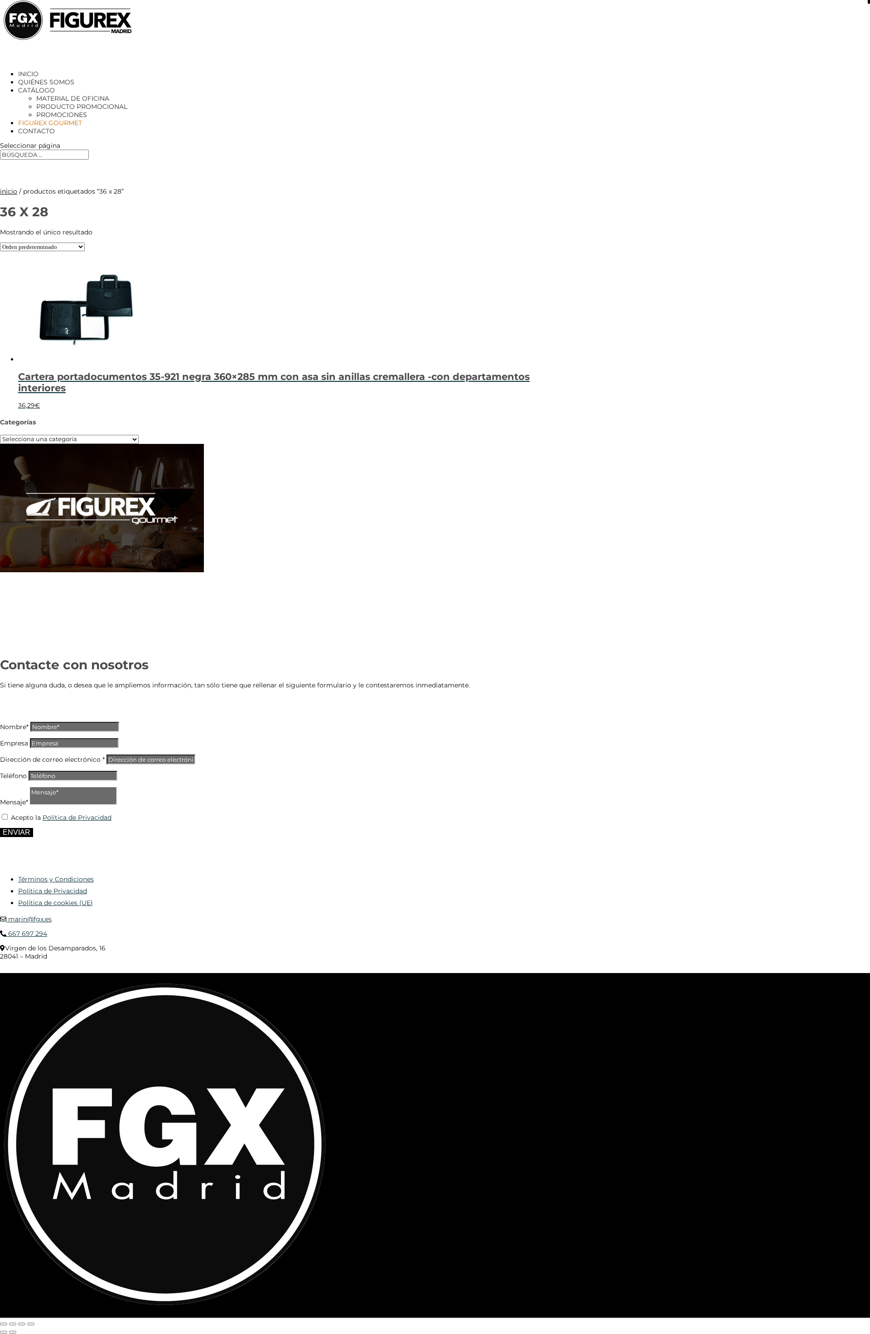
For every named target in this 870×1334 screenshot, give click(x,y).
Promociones (61, 115)
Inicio (8, 191)
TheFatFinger (165, 970)
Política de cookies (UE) (55, 903)
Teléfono (13, 776)
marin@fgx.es (29, 919)
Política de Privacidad (77, 817)
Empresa (14, 743)
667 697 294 (26, 934)
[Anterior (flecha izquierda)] (3, 1332)
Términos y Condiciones (56, 879)
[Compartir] (21, 1324)
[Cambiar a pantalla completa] (12, 1324)
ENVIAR (16, 832)
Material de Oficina (72, 98)
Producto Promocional (81, 106)
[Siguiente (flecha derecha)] (12, 1332)
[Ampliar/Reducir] (3, 1324)
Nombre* (14, 727)
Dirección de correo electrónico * (52, 759)
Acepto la (61, 817)
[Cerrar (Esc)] (30, 1324)
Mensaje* (14, 802)
